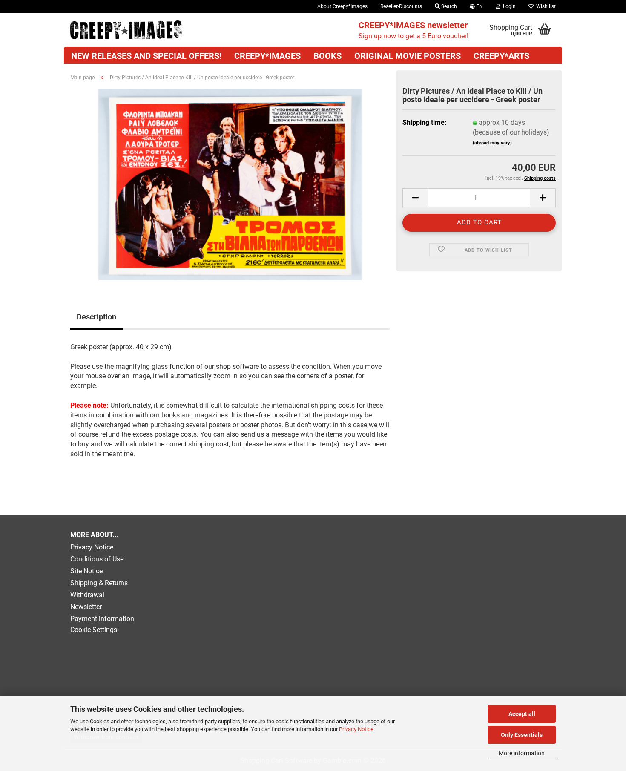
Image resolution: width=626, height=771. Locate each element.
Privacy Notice (356, 729)
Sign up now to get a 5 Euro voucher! (413, 30)
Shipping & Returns (99, 583)
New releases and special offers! (146, 56)
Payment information (102, 619)
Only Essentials (522, 734)
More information (522, 753)
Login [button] (508, 6)
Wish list (545, 6)
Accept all (521, 714)
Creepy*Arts (501, 56)
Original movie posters (407, 56)
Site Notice (86, 571)
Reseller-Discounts (401, 6)
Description (96, 316)
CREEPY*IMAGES (267, 56)
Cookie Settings (93, 630)
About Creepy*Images (342, 6)
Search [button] (448, 6)
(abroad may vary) (492, 143)
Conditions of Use (96, 559)
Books (327, 56)
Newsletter (86, 607)
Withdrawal (87, 595)
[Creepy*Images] (126, 30)
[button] (476, 6)
